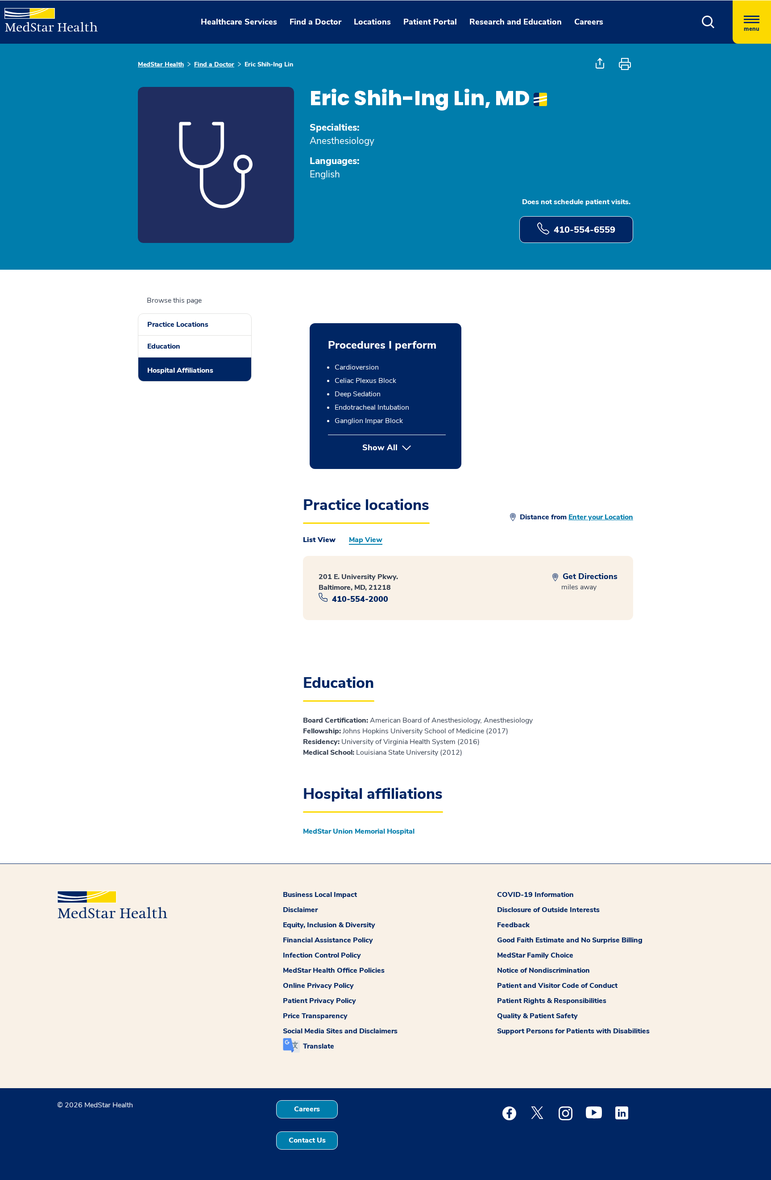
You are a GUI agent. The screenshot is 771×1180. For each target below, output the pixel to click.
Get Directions (589, 576)
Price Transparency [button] (315, 1016)
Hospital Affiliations (180, 370)
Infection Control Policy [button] (322, 955)
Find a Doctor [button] (315, 21)
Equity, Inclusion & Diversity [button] (329, 925)
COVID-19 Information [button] (535, 895)
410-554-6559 (584, 230)
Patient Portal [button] (430, 21)
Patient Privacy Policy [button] (319, 1001)
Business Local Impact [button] (320, 895)
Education (163, 346)
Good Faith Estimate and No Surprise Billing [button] (569, 940)
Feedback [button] (513, 925)
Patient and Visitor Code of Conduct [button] (557, 986)
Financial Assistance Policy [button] (328, 940)
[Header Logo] (46, 16)
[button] (708, 22)
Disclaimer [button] (300, 910)
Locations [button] (372, 21)
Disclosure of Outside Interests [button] (548, 910)
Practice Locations (177, 324)
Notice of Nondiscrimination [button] (543, 970)
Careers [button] (588, 21)
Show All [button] (404, 447)
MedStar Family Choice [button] (535, 955)
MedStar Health (161, 64)
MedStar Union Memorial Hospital (359, 831)
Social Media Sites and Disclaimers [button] (340, 1031)
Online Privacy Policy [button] (318, 986)
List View (319, 540)
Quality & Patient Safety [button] (537, 1016)
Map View (365, 540)
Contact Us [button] (307, 1140)
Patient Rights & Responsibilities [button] (551, 1001)
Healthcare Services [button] (239, 21)
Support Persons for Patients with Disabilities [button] (573, 1031)
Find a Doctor (214, 64)
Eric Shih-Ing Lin (269, 64)
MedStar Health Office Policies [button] (334, 970)
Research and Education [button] (515, 21)
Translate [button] (318, 1046)
